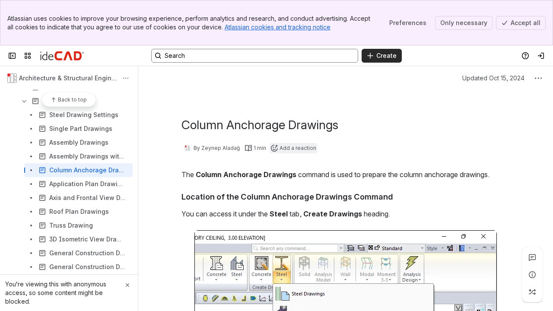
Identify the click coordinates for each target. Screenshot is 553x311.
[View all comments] (532, 257)
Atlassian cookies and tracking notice (278, 27)
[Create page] (532, 292)
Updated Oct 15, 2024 (493, 78)
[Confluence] (62, 56)
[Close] (127, 285)
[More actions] (126, 78)
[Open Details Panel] (532, 275)
